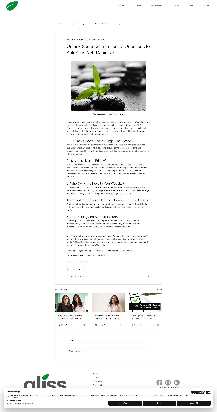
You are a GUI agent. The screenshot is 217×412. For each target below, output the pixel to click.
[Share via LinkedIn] (79, 269)
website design (112, 251)
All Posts (58, 24)
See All (159, 289)
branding (71, 251)
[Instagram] (168, 383)
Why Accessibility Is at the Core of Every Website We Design (70, 317)
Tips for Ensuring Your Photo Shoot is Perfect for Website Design (108, 317)
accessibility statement (76, 255)
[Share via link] (84, 269)
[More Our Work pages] (101, 381)
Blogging (80, 24)
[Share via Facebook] (68, 269)
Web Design (106, 24)
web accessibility (128, 251)
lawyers (91, 255)
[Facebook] (159, 383)
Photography (119, 24)
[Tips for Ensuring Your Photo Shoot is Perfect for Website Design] (108, 302)
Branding (69, 24)
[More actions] (149, 39)
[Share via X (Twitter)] (73, 269)
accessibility (99, 251)
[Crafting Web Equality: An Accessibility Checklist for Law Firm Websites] (145, 302)
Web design (102, 255)
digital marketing (85, 251)
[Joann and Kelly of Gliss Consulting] (71, 302)
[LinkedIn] (177, 383)
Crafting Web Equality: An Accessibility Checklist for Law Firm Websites (143, 317)
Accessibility (92, 24)
